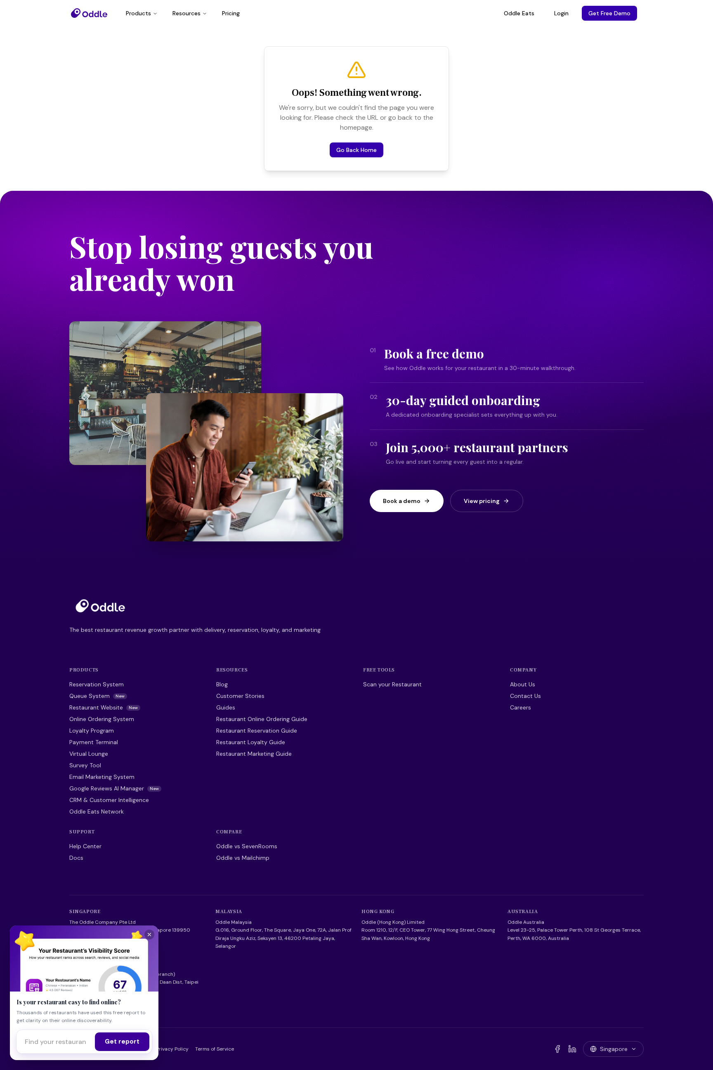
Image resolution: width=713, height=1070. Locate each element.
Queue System (97, 696)
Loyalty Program (91, 730)
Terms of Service (214, 1049)
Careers (520, 707)
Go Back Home (356, 150)
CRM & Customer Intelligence (109, 800)
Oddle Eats (519, 13)
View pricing (482, 501)
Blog (222, 684)
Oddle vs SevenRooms (246, 846)
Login (561, 13)
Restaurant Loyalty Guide (250, 742)
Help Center (85, 846)
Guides (225, 707)
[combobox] (55, 1041)
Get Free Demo (609, 13)
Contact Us (525, 696)
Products (138, 13)
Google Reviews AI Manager (114, 788)
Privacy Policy (172, 1049)
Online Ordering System (101, 719)
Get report (122, 1041)
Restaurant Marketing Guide (254, 753)
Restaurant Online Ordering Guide (261, 719)
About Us (522, 684)
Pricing (231, 13)
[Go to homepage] (100, 606)
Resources (186, 13)
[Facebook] (557, 1049)
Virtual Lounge (88, 753)
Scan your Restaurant (392, 684)
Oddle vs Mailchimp (242, 857)
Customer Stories (240, 696)
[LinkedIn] (572, 1049)
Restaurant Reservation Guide (256, 730)
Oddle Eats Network (96, 811)
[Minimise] (149, 935)
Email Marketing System (102, 777)
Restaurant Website (103, 707)
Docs (76, 857)
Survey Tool (85, 765)
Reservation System (96, 684)
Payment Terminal (93, 742)
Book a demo (401, 501)
